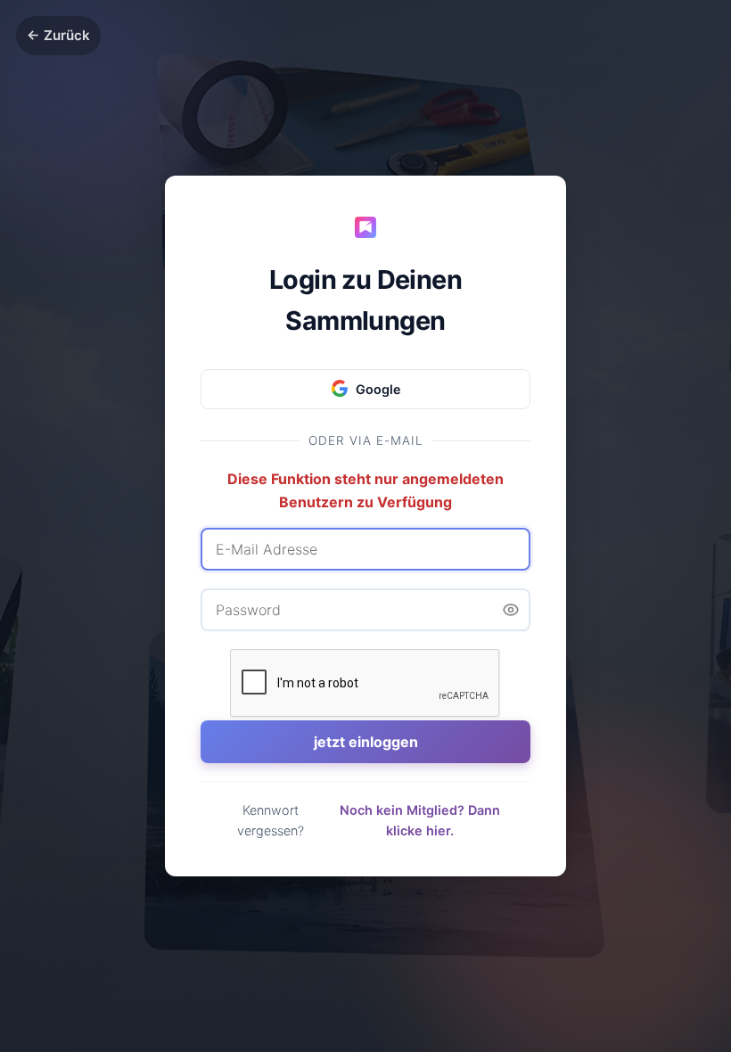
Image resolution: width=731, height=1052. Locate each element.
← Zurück (58, 35)
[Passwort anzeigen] (511, 610)
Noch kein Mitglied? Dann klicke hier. (420, 820)
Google (378, 389)
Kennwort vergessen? (270, 820)
